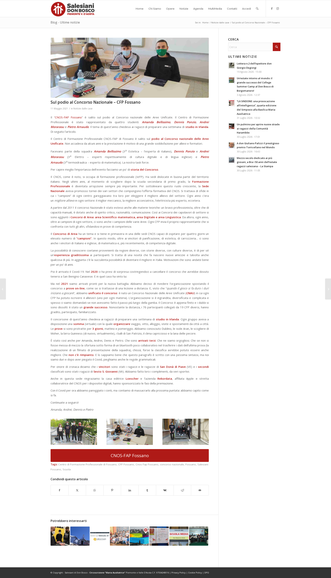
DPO (206, 572)
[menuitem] (139, 8)
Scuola (67, 469)
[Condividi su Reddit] (182, 490)
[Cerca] (257, 8)
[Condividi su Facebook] (59, 490)
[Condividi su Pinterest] (112, 490)
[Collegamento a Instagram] (277, 8)
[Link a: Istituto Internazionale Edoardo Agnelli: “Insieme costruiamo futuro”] (139, 536)
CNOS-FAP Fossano (68, 117)
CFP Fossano (126, 464)
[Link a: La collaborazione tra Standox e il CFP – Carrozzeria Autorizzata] (60, 536)
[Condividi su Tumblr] (147, 490)
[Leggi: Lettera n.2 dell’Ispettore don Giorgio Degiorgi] (231, 65)
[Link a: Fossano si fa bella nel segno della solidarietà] (119, 536)
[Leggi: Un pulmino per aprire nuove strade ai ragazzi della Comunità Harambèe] (231, 126)
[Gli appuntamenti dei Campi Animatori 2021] (328, 289)
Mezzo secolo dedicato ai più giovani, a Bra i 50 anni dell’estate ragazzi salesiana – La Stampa (257, 162)
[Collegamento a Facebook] (272, 8)
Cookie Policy (195, 572)
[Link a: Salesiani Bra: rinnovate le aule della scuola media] (178, 536)
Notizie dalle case (83, 108)
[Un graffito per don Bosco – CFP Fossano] (3, 289)
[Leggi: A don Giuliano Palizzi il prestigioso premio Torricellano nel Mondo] (231, 145)
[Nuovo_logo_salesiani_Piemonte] (73, 8)
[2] (130, 68)
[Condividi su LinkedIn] (129, 490)
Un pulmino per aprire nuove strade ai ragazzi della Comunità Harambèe (258, 128)
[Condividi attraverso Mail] (200, 490)
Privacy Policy (178, 572)
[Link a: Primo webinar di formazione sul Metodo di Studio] (99, 536)
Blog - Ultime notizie (65, 22)
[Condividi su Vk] (165, 490)
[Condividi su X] (77, 490)
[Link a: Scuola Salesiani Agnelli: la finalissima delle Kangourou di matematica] (159, 536)
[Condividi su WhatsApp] (94, 490)
